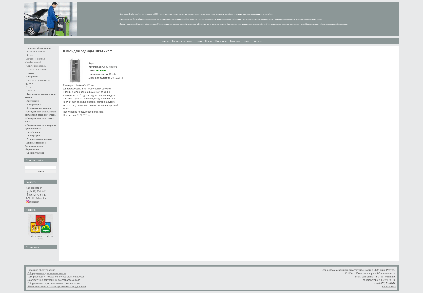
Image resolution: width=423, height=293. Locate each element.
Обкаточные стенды (36, 66)
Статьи (208, 41)
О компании (221, 41)
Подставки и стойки (36, 69)
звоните (101, 70)
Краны (29, 55)
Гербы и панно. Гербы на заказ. (40, 237)
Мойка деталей (33, 62)
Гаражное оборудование (41, 270)
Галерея (198, 41)
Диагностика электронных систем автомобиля (53, 279)
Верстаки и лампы (35, 51)
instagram (34, 201)
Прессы (30, 73)
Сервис (246, 41)
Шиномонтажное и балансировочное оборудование (56, 286)
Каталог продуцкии (182, 41)
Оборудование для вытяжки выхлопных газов (53, 283)
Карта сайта (389, 286)
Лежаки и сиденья (35, 59)
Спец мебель (33, 76)
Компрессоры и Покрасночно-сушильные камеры (55, 276)
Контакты (235, 41)
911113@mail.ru (38, 198)
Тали (28, 87)
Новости (165, 41)
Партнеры (257, 41)
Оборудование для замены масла (46, 273)
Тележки (30, 90)
